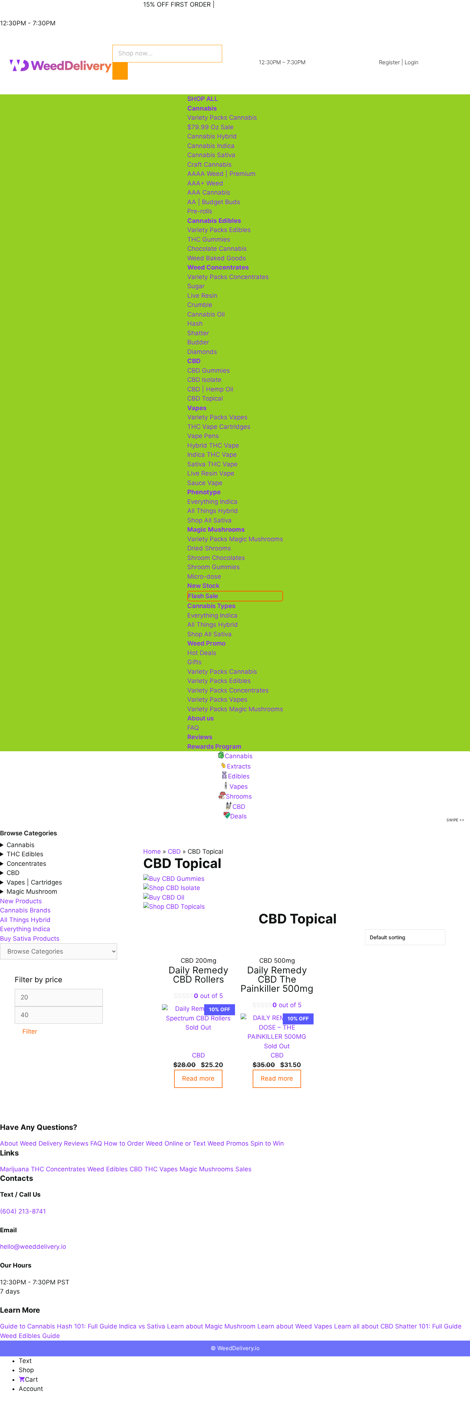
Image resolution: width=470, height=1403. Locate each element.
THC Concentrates (58, 1169)
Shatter (198, 333)
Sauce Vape (205, 483)
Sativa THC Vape (212, 464)
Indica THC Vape (212, 454)
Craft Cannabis (209, 164)
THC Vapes (161, 1169)
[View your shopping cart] (149, 83)
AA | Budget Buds (213, 202)
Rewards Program (214, 746)
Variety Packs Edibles (219, 230)
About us (200, 718)
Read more (198, 1078)
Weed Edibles (107, 1169)
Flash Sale (203, 596)
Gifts (194, 662)
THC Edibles (25, 854)
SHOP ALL (202, 98)
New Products (21, 901)
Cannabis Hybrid (212, 136)
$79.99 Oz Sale (210, 127)
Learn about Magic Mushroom (211, 1326)
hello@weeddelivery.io (33, 1246)
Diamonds (202, 351)
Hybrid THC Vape (213, 445)
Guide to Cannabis (27, 1326)
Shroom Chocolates (216, 557)
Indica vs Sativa (142, 1326)
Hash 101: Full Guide (87, 1326)
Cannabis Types (211, 606)
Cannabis (21, 845)
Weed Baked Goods (216, 258)
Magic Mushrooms (207, 1169)
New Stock (203, 585)
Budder (198, 342)
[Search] (120, 71)
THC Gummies (208, 239)
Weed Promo (206, 643)
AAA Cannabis (208, 192)
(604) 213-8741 (23, 1211)
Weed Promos (228, 1143)
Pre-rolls (199, 211)
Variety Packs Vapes (217, 417)
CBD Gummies (208, 370)
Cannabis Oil (206, 314)
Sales (243, 1169)
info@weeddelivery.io (31, 4)
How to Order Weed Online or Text (155, 1143)
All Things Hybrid (212, 510)
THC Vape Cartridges (218, 426)
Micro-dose (204, 576)
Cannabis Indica (211, 145)
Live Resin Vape (210, 473)
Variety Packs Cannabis (222, 117)
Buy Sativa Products (29, 938)
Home (152, 851)
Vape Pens (203, 436)
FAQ (193, 727)
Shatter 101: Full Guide (428, 1326)
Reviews (199, 737)
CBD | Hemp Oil (210, 389)
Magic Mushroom (32, 891)
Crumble (199, 304)
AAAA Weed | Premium (221, 173)
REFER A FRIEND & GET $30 (258, 4)
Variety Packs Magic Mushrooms (235, 539)
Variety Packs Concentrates (228, 277)
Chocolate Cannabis (217, 248)
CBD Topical (205, 398)
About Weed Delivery (31, 1143)
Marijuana (14, 1169)
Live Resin (202, 295)
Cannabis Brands (25, 910)
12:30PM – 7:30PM (282, 62)
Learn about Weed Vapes (294, 1326)
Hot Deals (201, 653)
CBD (174, 851)
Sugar (196, 286)
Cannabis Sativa (211, 155)
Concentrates (26, 863)
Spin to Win (267, 1143)
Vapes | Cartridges (34, 882)
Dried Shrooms (209, 548)
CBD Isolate (204, 379)
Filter (29, 1031)
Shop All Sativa (209, 520)
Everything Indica (212, 501)
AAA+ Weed (205, 183)
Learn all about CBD (363, 1326)
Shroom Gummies (213, 567)
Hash (195, 323)
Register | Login (399, 62)
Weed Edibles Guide (30, 1335)
